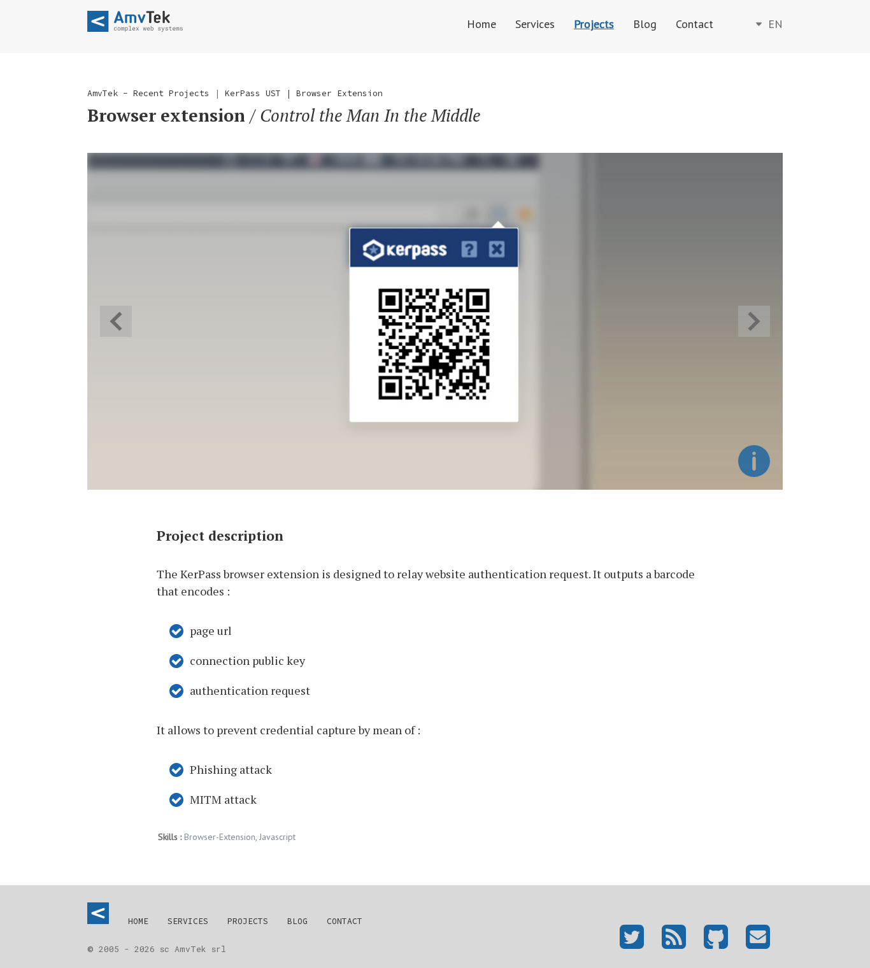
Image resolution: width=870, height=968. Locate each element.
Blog (645, 24)
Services (535, 24)
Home (481, 24)
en (774, 24)
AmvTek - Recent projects (148, 93)
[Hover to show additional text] (754, 461)
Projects (594, 24)
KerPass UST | (260, 93)
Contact (694, 24)
